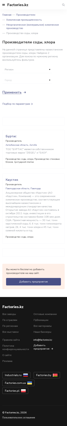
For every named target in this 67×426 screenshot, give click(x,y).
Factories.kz (17, 4)
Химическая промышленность (24, 20)
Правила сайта (11, 340)
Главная (6, 15)
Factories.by (43, 375)
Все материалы (43, 326)
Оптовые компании (45, 314)
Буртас (11, 136)
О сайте (7, 355)
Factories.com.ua (15, 383)
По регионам (10, 326)
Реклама (7, 361)
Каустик (12, 180)
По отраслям (9, 320)
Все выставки (10, 332)
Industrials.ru (13, 375)
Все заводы (9, 314)
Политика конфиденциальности (15, 347)
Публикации (41, 320)
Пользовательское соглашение (18, 417)
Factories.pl (12, 391)
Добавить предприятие (33, 281)
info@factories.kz (43, 340)
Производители (25, 15)
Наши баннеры (42, 332)
